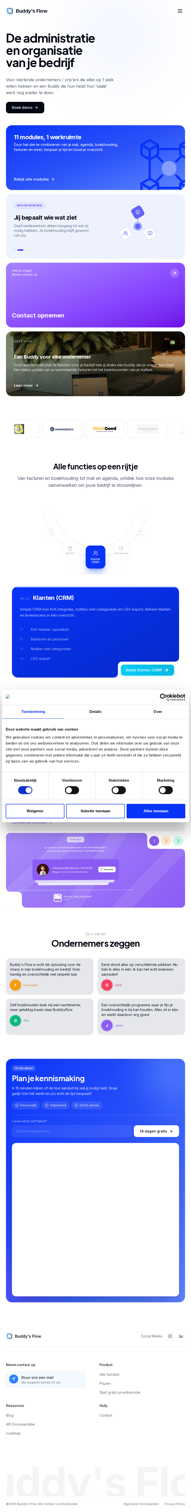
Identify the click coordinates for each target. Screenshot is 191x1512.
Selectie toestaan (96, 811)
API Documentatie (20, 1444)
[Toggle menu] (180, 11)
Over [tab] (157, 711)
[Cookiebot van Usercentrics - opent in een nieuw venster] (163, 697)
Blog (9, 1435)
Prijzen (105, 1403)
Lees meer (23, 392)
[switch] (72, 790)
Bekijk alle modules (31, 181)
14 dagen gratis (153, 1151)
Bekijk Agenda (149, 677)
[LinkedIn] (181, 1356)
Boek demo (22, 107)
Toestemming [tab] (33, 711)
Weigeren (35, 811)
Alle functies (109, 1394)
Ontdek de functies (29, 835)
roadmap (13, 1453)
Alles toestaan (155, 811)
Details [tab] (96, 711)
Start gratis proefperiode (119, 1412)
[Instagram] (170, 1356)
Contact (105, 1435)
